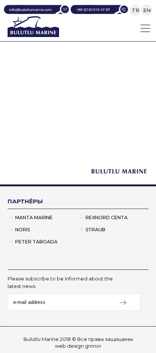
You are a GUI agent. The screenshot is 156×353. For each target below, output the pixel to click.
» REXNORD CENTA (107, 100)
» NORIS (16, 113)
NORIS (22, 229)
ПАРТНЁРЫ (25, 201)
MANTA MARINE (34, 217)
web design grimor (78, 346)
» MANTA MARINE (30, 100)
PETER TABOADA (36, 242)
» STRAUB (93, 113)
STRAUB (95, 229)
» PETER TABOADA (32, 126)
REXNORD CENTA (107, 217)
